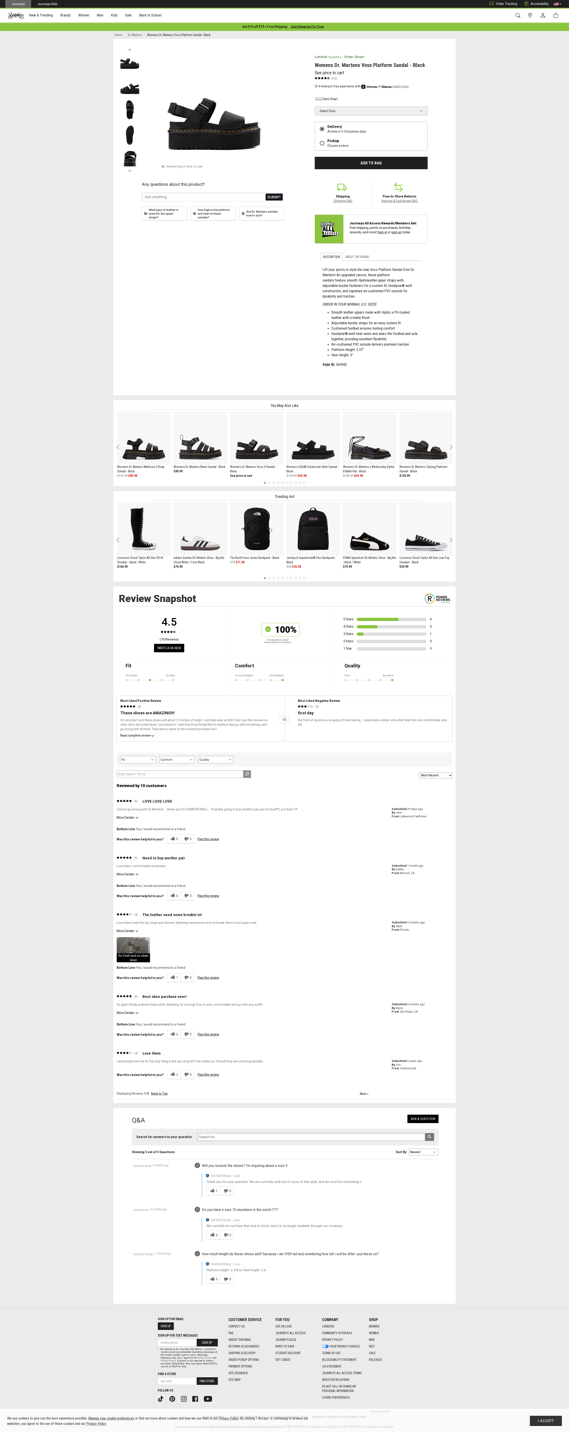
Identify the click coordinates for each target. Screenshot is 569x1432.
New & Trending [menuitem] (41, 15)
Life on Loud (283, 1326)
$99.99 (178, 471)
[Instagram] (185, 1398)
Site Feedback (238, 1373)
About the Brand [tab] (357, 257)
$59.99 (403, 566)
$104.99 (122, 566)
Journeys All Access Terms (342, 1373)
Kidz (372, 1346)
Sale (372, 1353)
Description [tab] (331, 257)
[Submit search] (429, 1137)
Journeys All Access (290, 1333)
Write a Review (169, 648)
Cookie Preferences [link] (336, 1397)
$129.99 (404, 475)
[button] (557, 4)
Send (274, 196)
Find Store (207, 1381)
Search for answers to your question (164, 1137)
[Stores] (531, 15)
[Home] (16, 15)
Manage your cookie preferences (111, 1418)
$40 (289, 566)
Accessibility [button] (540, 4)
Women (374, 1333)
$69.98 (302, 475)
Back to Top (159, 1093)
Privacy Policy (332, 1339)
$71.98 (240, 562)
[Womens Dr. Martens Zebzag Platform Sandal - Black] (426, 438)
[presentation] (41, 15)
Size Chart (330, 99)
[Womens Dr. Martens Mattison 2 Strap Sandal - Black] (143, 438)
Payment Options (240, 1366)
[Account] (544, 15)
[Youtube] (209, 1398)
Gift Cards (283, 1360)
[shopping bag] (557, 15)
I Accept (546, 1421)
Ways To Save (285, 1346)
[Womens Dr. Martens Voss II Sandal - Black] (256, 438)
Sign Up (166, 1326)
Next (130, 169)
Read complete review (135, 735)
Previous (130, 48)
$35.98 (296, 566)
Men (372, 1339)
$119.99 (122, 475)
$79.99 (178, 566)
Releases (375, 1360)
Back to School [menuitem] (150, 15)
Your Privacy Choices (345, 1346)
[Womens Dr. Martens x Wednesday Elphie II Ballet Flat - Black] (369, 438)
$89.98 (132, 475)
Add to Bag (371, 163)
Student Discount (288, 1353)
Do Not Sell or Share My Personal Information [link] (339, 1389)
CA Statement (332, 1366)
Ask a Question (423, 1119)
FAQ (230, 1333)
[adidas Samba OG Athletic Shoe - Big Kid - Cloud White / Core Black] (200, 529)
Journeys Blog (285, 1339)
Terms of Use (331, 1353)
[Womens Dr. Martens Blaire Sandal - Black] (200, 438)
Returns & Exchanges (243, 1346)
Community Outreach (337, 1333)
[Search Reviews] (247, 774)
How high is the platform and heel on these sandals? (214, 213)
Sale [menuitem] (128, 15)
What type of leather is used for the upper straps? (163, 213)
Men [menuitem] (100, 15)
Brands (374, 1326)
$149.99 (348, 475)
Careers (328, 1326)
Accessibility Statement (339, 1360)
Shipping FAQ (343, 201)
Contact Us (236, 1326)
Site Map (234, 1380)
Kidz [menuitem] (114, 15)
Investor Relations (335, 1380)
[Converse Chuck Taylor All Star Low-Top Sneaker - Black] (426, 529)
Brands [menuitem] (65, 15)
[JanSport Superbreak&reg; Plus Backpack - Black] (313, 529)
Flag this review (208, 839)
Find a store (167, 1374)
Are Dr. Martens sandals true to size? (262, 213)
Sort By (401, 1152)
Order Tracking (506, 4)
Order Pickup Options (243, 1360)
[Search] (519, 15)
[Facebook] (196, 1398)
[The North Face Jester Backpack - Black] (256, 529)
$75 (232, 562)
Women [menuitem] (83, 15)
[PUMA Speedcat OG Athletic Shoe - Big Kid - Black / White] (369, 529)
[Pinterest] (173, 1398)
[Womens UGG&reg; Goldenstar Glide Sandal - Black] (313, 438)
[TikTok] (162, 1398)
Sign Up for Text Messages (178, 1335)
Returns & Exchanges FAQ (399, 201)
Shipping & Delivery (242, 1353)
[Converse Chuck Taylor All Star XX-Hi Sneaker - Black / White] (143, 529)
